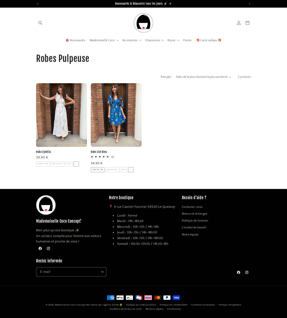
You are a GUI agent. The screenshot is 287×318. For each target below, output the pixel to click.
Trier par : (166, 77)
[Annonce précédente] (37, 3)
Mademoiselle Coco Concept (70, 305)
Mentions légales (154, 309)
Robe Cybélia (43, 152)
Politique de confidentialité (174, 305)
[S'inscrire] (102, 271)
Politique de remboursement (141, 305)
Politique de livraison (195, 220)
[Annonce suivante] (249, 3)
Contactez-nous (192, 207)
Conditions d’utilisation (203, 305)
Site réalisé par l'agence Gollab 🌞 (104, 305)
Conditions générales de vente (126, 309)
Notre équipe (190, 234)
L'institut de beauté (194, 227)
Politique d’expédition (230, 305)
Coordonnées (174, 309)
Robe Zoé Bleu (99, 152)
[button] (40, 23)
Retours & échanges (194, 213)
